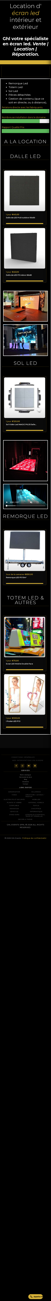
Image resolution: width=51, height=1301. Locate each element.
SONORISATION (14, 792)
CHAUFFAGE (36, 808)
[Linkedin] (35, 765)
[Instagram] (22, 765)
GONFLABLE (14, 805)
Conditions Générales (23, 757)
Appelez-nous (38, 1297)
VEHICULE (14, 811)
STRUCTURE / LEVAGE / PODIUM (35, 795)
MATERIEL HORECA (36, 802)
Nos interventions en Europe (27, 760)
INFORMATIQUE (36, 811)
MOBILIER (36, 799)
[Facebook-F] (16, 765)
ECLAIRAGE (36, 792)
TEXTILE (36, 805)
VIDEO (14, 795)
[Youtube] (28, 765)
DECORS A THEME (25, 819)
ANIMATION (14, 808)
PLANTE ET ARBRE (14, 802)
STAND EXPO (14, 815)
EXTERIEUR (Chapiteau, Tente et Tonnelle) (35, 815)
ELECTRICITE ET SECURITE (14, 799)
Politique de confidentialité (34, 838)
